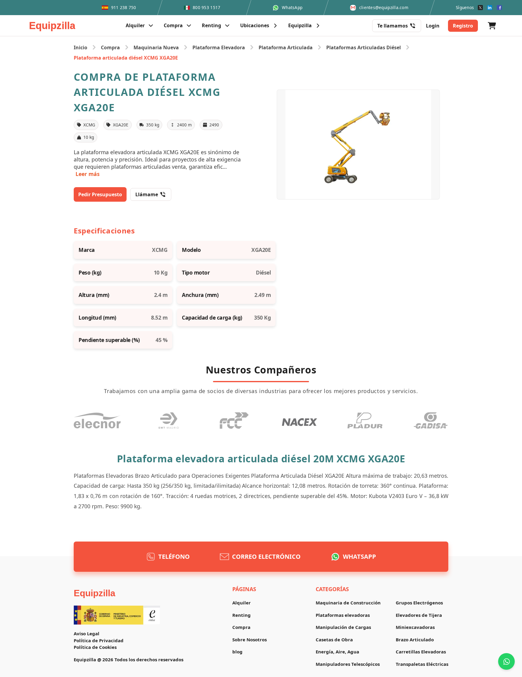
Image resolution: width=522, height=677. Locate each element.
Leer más (88, 173)
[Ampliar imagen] (358, 144)
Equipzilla (94, 593)
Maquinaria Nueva (156, 47)
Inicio (80, 47)
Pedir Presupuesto (100, 194)
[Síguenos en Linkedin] (489, 7)
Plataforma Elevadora (218, 47)
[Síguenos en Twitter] (480, 7)
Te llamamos (392, 25)
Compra (110, 47)
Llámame (146, 194)
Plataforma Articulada (286, 47)
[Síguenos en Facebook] (499, 7)
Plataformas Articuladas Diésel (363, 47)
